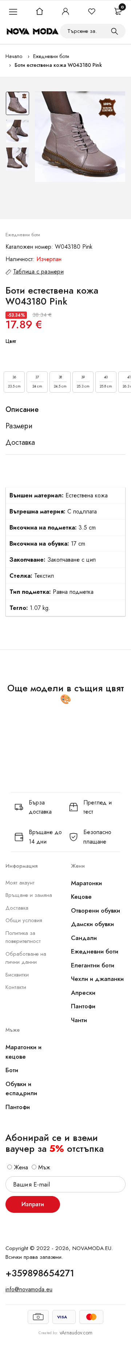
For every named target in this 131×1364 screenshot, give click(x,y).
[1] (114, 31)
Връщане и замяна (28, 895)
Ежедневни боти (51, 56)
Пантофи (83, 1006)
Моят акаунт (20, 883)
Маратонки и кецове (23, 1052)
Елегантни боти (92, 965)
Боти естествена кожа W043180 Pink (58, 65)
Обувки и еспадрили (21, 1089)
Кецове (81, 896)
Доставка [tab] (20, 442)
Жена (20, 1167)
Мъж (43, 1167)
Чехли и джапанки (97, 978)
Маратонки (86, 883)
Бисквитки (17, 975)
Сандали (84, 937)
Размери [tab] (18, 426)
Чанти (79, 1020)
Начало (13, 56)
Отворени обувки (95, 910)
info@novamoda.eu (28, 1289)
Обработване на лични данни (25, 958)
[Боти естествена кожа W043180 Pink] (80, 136)
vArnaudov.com (76, 1332)
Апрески (83, 992)
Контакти (15, 987)
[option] (17, 105)
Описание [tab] (22, 409)
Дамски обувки (92, 924)
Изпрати (32, 1204)
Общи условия (23, 920)
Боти (11, 1070)
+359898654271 (39, 1273)
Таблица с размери (38, 271)
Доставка (16, 908)
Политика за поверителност (23, 937)
